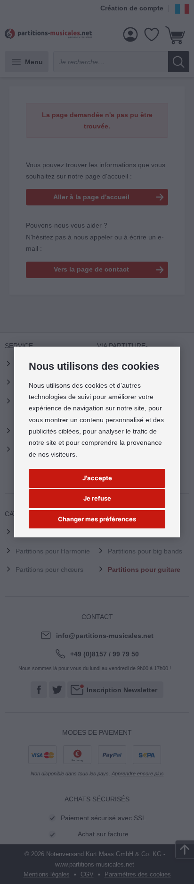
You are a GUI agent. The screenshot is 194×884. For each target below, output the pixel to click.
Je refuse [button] (97, 498)
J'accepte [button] (97, 478)
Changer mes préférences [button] (97, 519)
